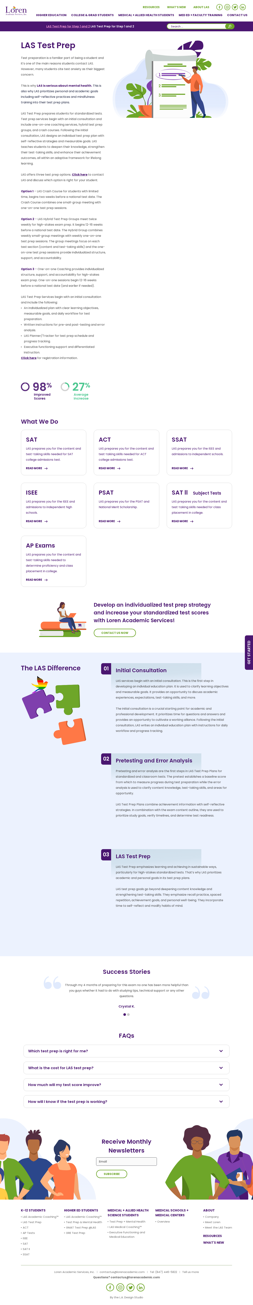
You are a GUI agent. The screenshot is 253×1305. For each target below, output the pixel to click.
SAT (25, 1244)
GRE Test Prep (75, 1233)
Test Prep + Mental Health (127, 1221)
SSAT (26, 1254)
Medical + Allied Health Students (146, 15)
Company (212, 1217)
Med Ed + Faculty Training (200, 15)
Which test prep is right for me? (58, 1051)
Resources (151, 7)
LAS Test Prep (32, 1222)
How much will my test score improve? (64, 1084)
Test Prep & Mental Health (84, 1222)
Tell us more (190, 1272)
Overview (163, 1221)
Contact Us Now (114, 633)
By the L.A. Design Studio (126, 1297)
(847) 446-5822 (166, 1272)
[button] (124, 1014)
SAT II (26, 1249)
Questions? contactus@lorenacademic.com (126, 1277)
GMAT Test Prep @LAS (81, 1227)
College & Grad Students (92, 15)
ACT (26, 1227)
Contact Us (237, 15)
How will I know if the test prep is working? (67, 1101)
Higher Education (51, 15)
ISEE (25, 1238)
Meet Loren (212, 1222)
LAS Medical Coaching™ (125, 1227)
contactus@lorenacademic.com (122, 1272)
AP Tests (29, 1233)
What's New (213, 1242)
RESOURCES (212, 1236)
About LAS (201, 7)
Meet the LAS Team (218, 1227)
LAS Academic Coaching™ (41, 1217)
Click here (79, 174)
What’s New (176, 7)
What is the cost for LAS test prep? (61, 1067)
